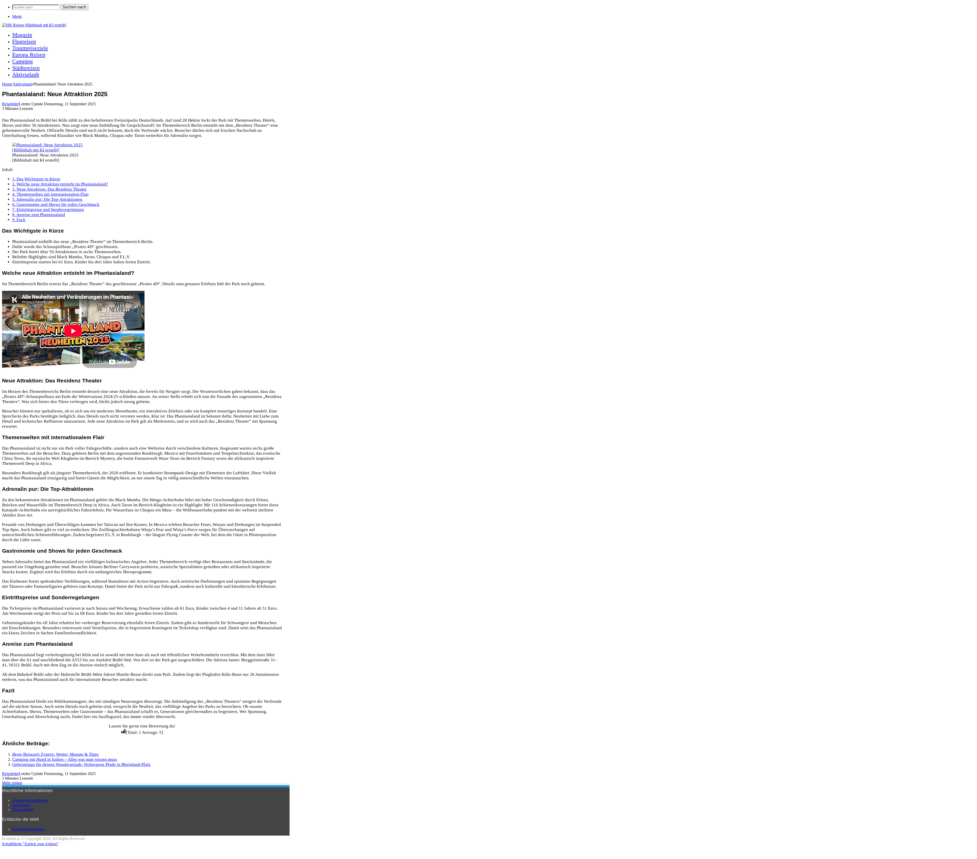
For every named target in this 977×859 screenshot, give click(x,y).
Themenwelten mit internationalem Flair (50, 194)
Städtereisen (26, 68)
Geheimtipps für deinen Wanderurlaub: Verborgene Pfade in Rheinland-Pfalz (81, 764)
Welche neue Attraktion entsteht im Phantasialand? (60, 184)
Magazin (22, 35)
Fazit (18, 219)
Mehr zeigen (12, 783)
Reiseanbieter (23, 809)
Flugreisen (24, 41)
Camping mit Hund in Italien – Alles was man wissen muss (64, 759)
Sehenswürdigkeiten (28, 829)
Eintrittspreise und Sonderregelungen (48, 209)
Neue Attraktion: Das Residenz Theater (49, 189)
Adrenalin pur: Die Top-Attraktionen (47, 199)
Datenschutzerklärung (29, 800)
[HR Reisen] (34, 25)
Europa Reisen (28, 54)
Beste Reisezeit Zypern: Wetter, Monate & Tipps (55, 754)
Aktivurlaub (25, 74)
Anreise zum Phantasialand (38, 214)
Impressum (21, 805)
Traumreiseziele (30, 48)
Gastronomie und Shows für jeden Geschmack (55, 204)
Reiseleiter (10, 104)
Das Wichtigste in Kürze (36, 179)
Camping (22, 61)
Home (7, 84)
